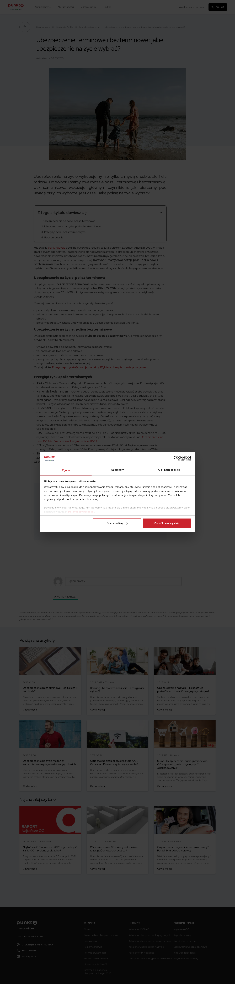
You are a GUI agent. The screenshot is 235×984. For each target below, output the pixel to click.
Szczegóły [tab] (117, 469)
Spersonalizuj (115, 523)
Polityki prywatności (81, 511)
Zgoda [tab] (66, 470)
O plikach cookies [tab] (169, 469)
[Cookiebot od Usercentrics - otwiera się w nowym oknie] (176, 458)
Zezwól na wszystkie (166, 523)
